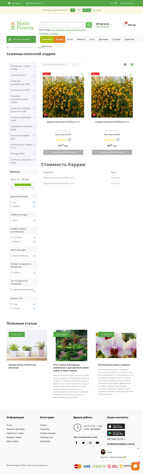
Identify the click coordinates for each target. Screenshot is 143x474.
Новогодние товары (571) (21, 146)
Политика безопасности (37, 465)
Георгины (44, 429)
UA (111, 3)
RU (116, 3)
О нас (70, 39)
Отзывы (116, 39)
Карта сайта (12, 441)
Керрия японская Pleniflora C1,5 (63, 122)
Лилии (43, 425)
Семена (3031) (18, 75)
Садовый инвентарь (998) (21, 128)
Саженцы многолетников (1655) (19, 99)
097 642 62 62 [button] (115, 439)
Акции (59, 39)
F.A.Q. (92, 39)
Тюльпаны (45, 441)
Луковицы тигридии (48, 33)
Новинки (47, 39)
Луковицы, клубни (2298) (21, 68)
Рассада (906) (18, 153)
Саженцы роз (46, 437)
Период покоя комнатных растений (22, 366)
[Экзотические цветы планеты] (116, 345)
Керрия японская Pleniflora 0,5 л (112, 122)
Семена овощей (47, 433)
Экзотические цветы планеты (114, 364)
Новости (81, 39)
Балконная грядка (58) (20, 137)
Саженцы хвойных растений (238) (21, 110)
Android (86, 10)
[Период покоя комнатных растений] (27, 345)
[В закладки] (82, 75)
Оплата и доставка (16, 429)
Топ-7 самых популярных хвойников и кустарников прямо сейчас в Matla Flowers (71, 367)
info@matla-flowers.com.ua (120, 443)
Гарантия (129, 39)
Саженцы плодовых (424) (21, 161)
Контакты (47, 46)
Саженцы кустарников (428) (20, 82)
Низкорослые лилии (75, 29)
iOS (72, 10)
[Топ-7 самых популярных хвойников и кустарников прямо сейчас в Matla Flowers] (71, 345)
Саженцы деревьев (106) (21, 119)
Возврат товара (14, 437)
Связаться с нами (15, 433)
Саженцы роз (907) (20, 90)
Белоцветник (58, 29)
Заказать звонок (102, 26)
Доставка (103, 39)
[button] (15, 3)
